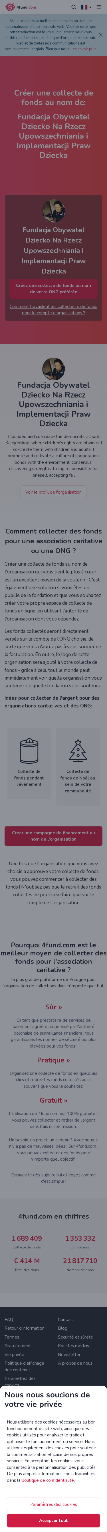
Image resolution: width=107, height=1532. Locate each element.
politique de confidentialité (48, 1480)
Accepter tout (53, 1520)
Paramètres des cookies (53, 1504)
